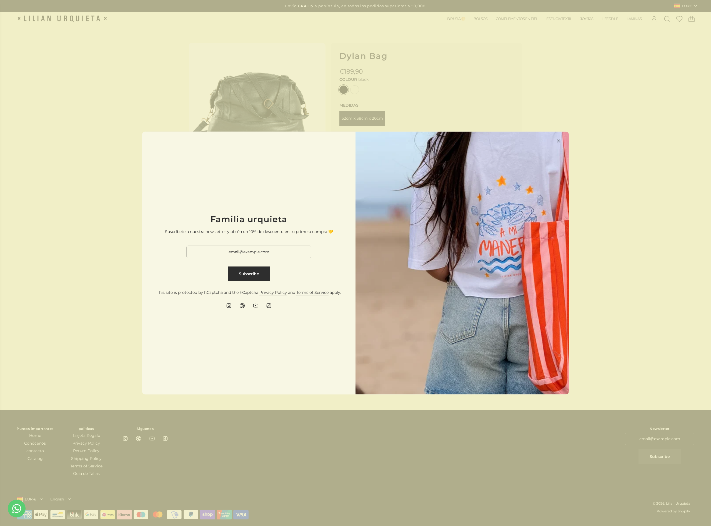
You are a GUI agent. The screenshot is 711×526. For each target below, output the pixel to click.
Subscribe (249, 273)
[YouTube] (255, 306)
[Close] (558, 141)
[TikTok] (269, 306)
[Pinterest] (242, 306)
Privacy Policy (273, 292)
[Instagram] (229, 306)
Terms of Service (312, 292)
